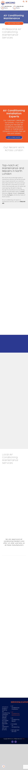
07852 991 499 (20, 7)
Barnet (10, 193)
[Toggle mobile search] (23, 1)
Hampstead (21, 193)
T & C (23, 738)
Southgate (10, 195)
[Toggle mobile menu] (26, 1)
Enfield (22, 191)
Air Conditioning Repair (14, 720)
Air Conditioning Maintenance (14, 714)
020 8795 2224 (8, 7)
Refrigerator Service (14, 731)
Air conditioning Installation (14, 708)
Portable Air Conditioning (14, 726)
